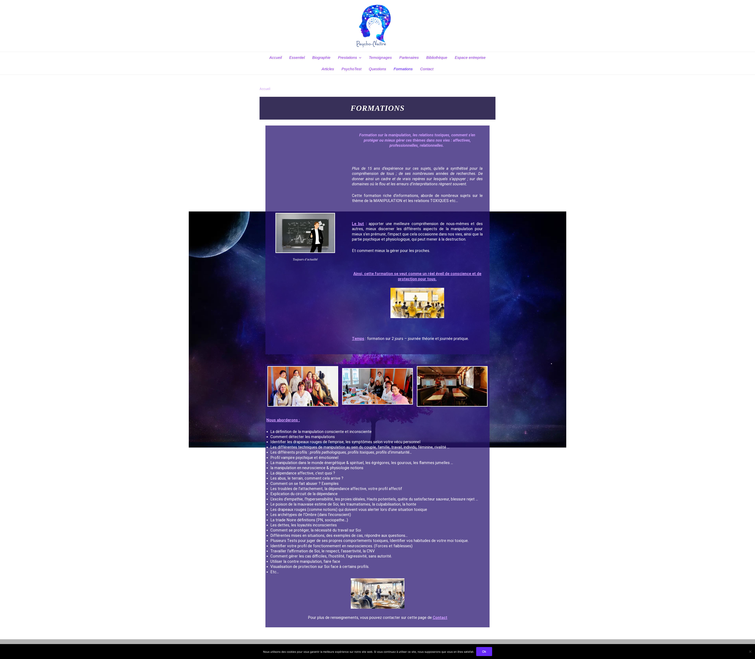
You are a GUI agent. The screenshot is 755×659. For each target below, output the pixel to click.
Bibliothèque (436, 57)
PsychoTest (351, 69)
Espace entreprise (470, 57)
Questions (377, 69)
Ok (484, 651)
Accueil (275, 57)
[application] (359, 57)
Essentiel (297, 57)
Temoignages (380, 57)
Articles (328, 69)
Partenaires (409, 57)
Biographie (321, 57)
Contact (426, 69)
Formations (403, 69)
